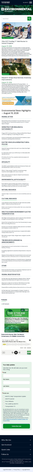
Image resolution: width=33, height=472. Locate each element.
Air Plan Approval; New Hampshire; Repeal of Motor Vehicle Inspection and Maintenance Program (16, 279)
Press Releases (9, 401)
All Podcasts (5, 304)
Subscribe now (16, 426)
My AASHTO (25, 2)
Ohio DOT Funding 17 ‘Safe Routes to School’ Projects (14, 42)
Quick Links (5, 449)
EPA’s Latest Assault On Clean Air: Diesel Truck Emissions (15, 175)
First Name (6, 379)
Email (4, 372)
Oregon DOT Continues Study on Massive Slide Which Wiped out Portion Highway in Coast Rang (16, 133)
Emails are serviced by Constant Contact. (16, 419)
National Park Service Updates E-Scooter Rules (13, 120)
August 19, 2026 (7, 46)
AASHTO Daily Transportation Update (15, 396)
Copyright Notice (26, 469)
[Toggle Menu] (30, 2)
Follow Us (5, 454)
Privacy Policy (16, 469)
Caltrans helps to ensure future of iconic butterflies (14, 193)
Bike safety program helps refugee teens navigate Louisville (16, 235)
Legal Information (7, 469)
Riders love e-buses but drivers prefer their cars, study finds (16, 207)
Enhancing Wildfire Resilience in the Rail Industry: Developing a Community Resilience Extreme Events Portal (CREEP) (16, 260)
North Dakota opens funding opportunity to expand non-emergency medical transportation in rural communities (15, 184)
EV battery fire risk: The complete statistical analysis (14, 157)
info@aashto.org (19, 463)
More (28, 55)
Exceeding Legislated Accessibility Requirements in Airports (16, 250)
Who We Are (6, 440)
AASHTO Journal (9, 399)
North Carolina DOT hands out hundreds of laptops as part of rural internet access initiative (16, 270)
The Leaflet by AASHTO (11, 404)
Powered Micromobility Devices (9, 287)
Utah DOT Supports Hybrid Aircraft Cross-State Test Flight (16, 148)
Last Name (6, 386)
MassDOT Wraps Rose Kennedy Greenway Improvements (16, 79)
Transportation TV (10, 406)
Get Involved (6, 445)
